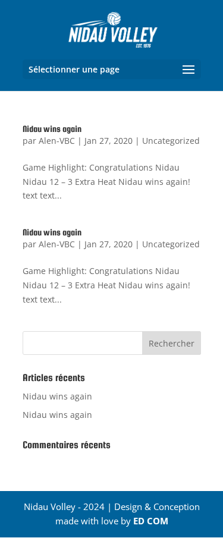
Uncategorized (171, 140)
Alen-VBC (57, 140)
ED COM (150, 521)
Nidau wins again (52, 129)
